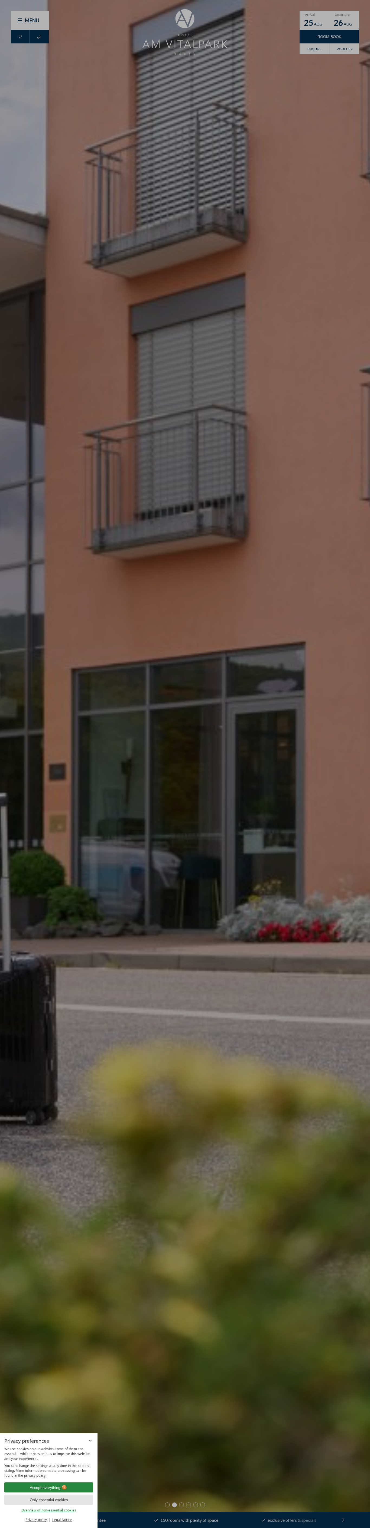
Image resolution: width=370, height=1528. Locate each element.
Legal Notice (62, 1519)
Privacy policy (36, 1519)
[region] (48, 1462)
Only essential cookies (49, 1500)
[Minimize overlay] (90, 1440)
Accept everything (45, 1487)
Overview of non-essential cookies (48, 1510)
